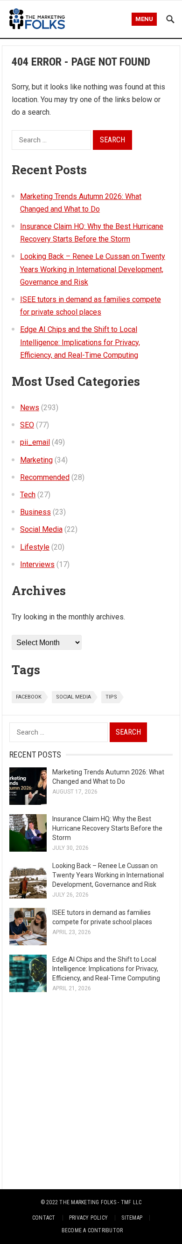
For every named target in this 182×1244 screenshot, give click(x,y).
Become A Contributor (92, 1230)
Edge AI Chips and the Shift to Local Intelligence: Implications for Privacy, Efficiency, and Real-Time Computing (80, 342)
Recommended (45, 477)
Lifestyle (34, 547)
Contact (44, 1218)
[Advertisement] (91, 1090)
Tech (27, 494)
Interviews (37, 564)
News (29, 407)
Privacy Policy (88, 1218)
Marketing (36, 460)
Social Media (41, 529)
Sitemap (131, 1218)
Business (35, 512)
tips (111, 697)
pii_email (35, 442)
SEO (27, 424)
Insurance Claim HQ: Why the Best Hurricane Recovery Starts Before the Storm (107, 828)
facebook (29, 697)
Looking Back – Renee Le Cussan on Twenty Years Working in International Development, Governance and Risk (92, 269)
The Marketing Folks (87, 1202)
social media (73, 697)
